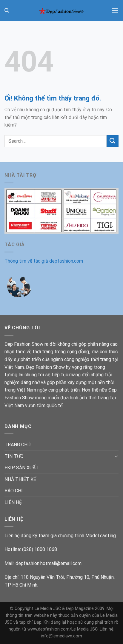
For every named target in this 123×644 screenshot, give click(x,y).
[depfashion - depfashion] (61, 10)
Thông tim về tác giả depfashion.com (43, 261)
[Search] (6, 10)
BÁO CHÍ (13, 491)
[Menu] (115, 10)
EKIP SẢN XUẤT (21, 468)
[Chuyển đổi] (116, 456)
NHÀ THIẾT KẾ (20, 479)
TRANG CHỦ (17, 444)
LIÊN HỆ (13, 502)
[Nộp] (113, 141)
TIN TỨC (13, 456)
